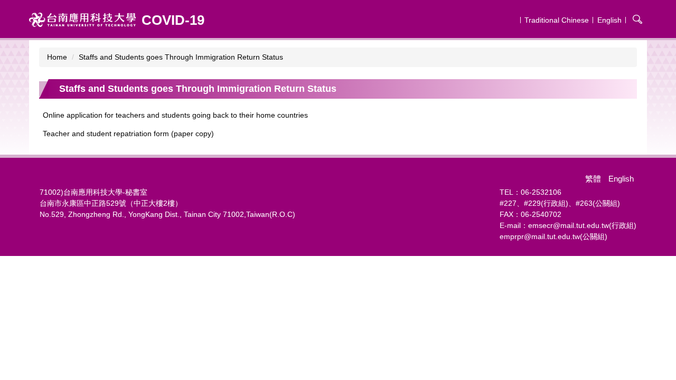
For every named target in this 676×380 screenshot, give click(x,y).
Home (57, 57)
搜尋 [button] (637, 19)
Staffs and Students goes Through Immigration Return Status (181, 57)
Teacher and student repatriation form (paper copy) (128, 133)
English (609, 20)
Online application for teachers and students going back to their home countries (175, 115)
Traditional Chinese (556, 20)
